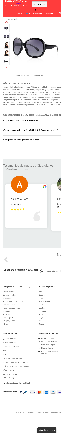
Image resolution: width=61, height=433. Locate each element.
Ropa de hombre (9, 305)
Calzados (6, 311)
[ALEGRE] (7, 26)
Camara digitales (9, 295)
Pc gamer (6, 314)
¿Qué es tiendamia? (10, 339)
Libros (5, 324)
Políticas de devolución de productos (16, 366)
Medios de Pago (9, 378)
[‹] (6, 22)
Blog (4, 351)
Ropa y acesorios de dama (13, 301)
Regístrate (37, 13)
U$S (19, 13)
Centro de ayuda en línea (12, 358)
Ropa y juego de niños (11, 308)
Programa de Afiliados (11, 347)
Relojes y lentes (9, 321)
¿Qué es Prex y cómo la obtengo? (15, 362)
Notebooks (7, 298)
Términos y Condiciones (12, 370)
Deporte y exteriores (10, 318)
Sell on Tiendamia (9, 343)
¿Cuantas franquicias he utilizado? (18, 383)
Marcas (5, 355)
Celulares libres (9, 292)
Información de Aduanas (12, 374)
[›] (6, 67)
